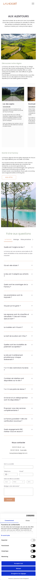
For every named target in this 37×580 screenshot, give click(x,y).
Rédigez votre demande (12, 486)
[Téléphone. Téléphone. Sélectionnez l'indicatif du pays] (7, 474)
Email (22, 471)
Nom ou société (9, 464)
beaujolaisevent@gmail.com (18, 453)
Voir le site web (6, 106)
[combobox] (18, 481)
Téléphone (7, 471)
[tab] (8, 239)
